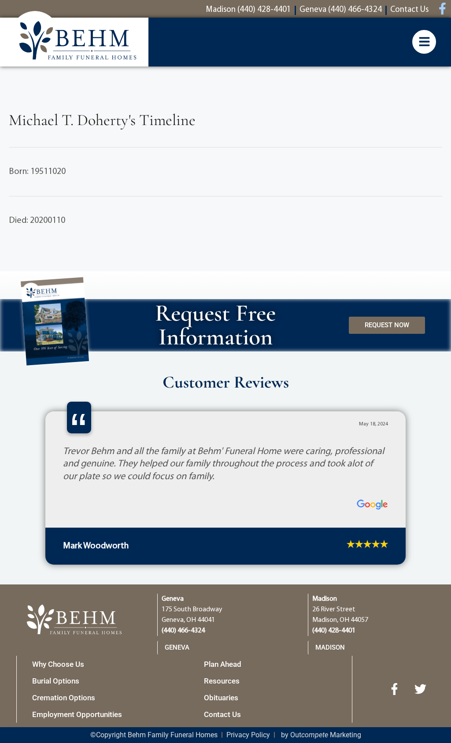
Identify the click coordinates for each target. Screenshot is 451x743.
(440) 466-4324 (183, 733)
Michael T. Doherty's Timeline (102, 120)
